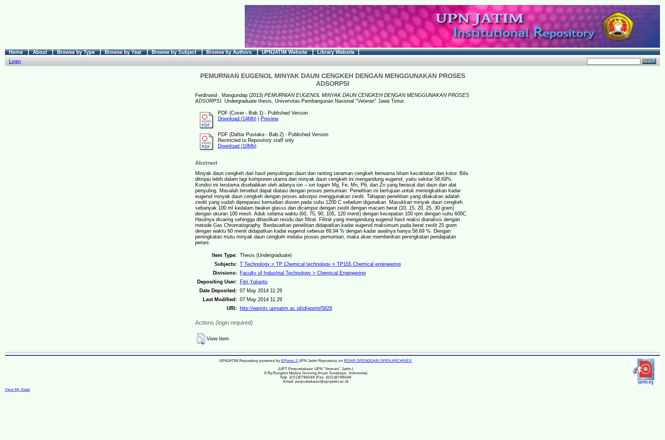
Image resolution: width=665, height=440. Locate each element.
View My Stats (17, 389)
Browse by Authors (229, 52)
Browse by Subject (175, 52)
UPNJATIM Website (285, 52)
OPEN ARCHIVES (396, 360)
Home (16, 52)
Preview (269, 119)
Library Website (335, 52)
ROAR (350, 360)
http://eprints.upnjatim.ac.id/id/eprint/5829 (286, 308)
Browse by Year (124, 52)
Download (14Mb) (237, 119)
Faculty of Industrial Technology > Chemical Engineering (303, 273)
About (40, 52)
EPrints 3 (290, 360)
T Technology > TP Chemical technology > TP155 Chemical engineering (320, 264)
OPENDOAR (368, 360)
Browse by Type (76, 52)
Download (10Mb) (237, 146)
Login (15, 61)
